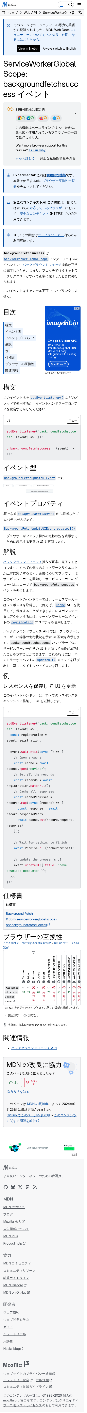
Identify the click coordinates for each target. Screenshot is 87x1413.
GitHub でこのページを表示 (27, 1115)
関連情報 (11, 370)
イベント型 (13, 331)
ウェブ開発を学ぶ (16, 1319)
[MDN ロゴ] (11, 1167)
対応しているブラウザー (47, 208)
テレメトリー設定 (16, 1380)
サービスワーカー (51, 235)
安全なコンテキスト (34, 213)
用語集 (8, 1341)
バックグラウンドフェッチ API (34, 1048)
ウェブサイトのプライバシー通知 (27, 1374)
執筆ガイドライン (16, 1278)
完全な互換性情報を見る (57, 158)
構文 (8, 325)
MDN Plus (10, 1236)
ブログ (8, 1214)
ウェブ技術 (11, 1312)
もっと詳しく (25, 158)
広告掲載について (16, 1229)
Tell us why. (37, 150)
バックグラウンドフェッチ (42, 265)
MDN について (14, 1207)
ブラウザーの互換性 (19, 364)
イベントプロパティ (19, 338)
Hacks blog (11, 1349)
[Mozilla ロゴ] (16, 1364)
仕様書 (10, 357)
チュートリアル (14, 1334)
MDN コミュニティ (17, 1263)
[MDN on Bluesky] (13, 1187)
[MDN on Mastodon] (27, 1187)
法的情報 (42, 1380)
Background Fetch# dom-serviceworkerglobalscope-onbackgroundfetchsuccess (31, 919)
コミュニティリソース (19, 1271)
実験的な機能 (56, 175)
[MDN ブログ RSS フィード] (34, 1187)
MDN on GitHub (15, 1292)
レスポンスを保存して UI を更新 (39, 686)
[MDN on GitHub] (5, 1187)
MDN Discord (13, 1285)
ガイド (8, 1327)
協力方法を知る (18, 1092)
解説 (8, 344)
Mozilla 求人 (12, 1222)
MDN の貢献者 (37, 1104)
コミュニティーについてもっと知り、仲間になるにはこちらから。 (45, 34)
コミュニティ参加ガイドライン (26, 1386)
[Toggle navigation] (79, 4)
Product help (12, 1243)
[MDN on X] (20, 1187)
